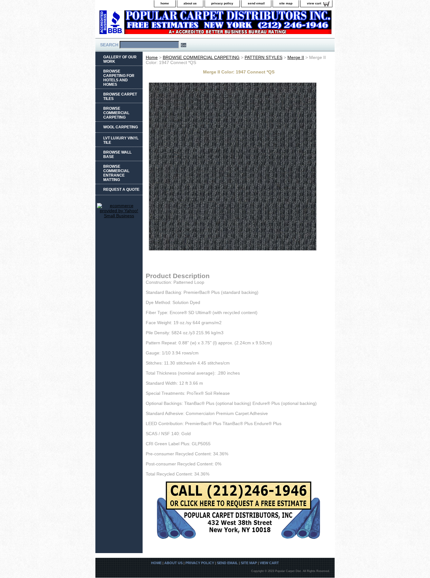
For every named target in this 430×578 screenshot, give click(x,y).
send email (256, 3)
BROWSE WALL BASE (117, 154)
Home (152, 57)
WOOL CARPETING (120, 127)
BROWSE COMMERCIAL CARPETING (201, 57)
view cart (314, 3)
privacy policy (222, 3)
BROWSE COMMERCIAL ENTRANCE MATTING (116, 173)
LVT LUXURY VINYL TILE (121, 140)
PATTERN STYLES (263, 57)
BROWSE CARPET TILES (120, 96)
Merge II (295, 57)
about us (190, 3)
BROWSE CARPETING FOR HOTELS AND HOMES (118, 78)
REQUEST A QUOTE (121, 189)
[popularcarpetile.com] (174, 24)
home (165, 3)
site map (285, 3)
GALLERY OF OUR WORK (120, 59)
